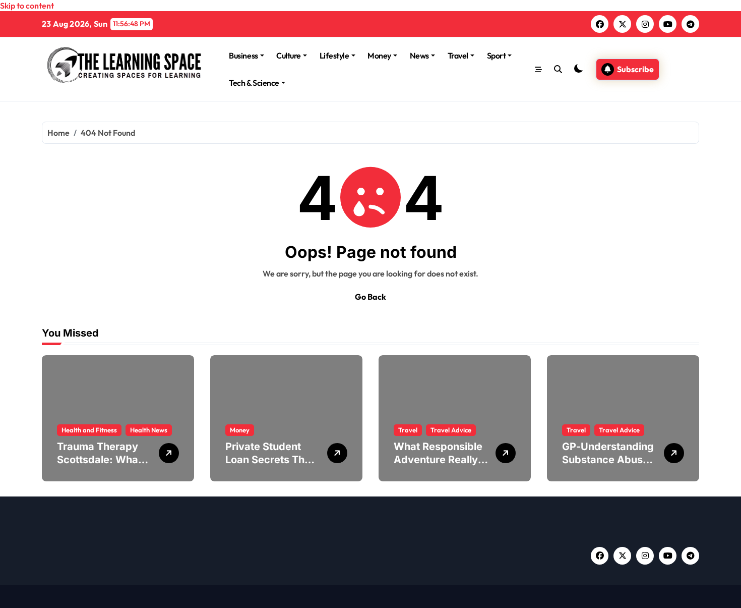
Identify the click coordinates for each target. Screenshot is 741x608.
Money (379, 55)
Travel (458, 55)
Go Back (370, 297)
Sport (496, 55)
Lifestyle (334, 55)
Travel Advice (450, 430)
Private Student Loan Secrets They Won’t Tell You (271, 459)
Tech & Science (254, 83)
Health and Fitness (89, 430)
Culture (288, 55)
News (419, 55)
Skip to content (27, 6)
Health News (148, 430)
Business (243, 55)
